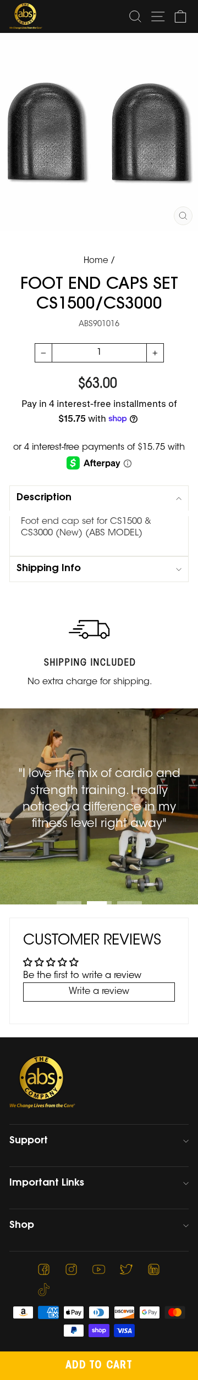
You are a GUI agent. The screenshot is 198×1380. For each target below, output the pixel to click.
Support (28, 1141)
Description (44, 498)
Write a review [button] (99, 991)
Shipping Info (48, 569)
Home (96, 261)
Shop (21, 1226)
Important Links (46, 1183)
